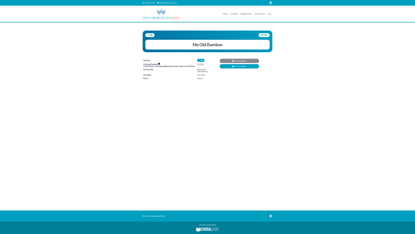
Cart (269, 14)
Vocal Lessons (260, 14)
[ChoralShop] (207, 229)
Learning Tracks (246, 14)
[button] (239, 61)
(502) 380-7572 (150, 3)
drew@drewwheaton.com (168, 3)
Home (225, 14)
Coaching (233, 14)
